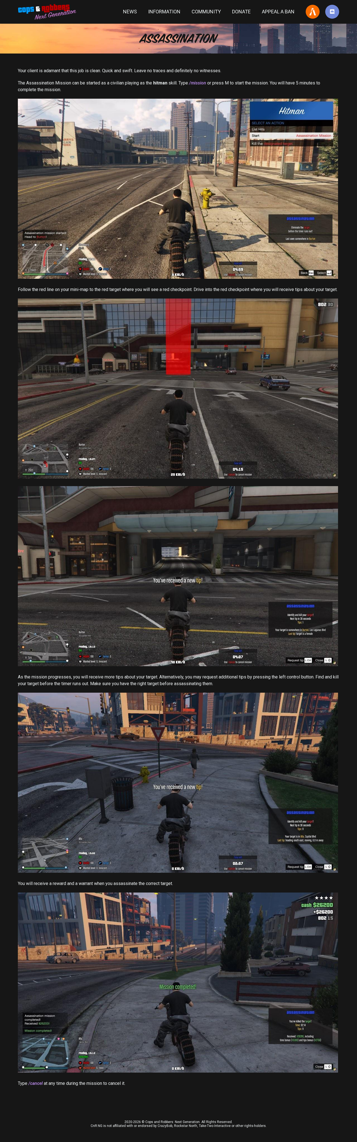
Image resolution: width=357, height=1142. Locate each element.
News (130, 11)
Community (206, 11)
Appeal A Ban (278, 11)
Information (164, 11)
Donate (241, 11)
